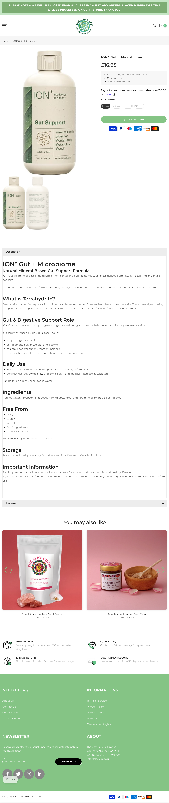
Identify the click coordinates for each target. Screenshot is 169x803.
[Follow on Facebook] (7, 774)
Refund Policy (95, 712)
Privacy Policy (95, 706)
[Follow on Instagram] (29, 774)
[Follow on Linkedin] (40, 774)
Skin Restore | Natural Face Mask (126, 614)
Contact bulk (10, 712)
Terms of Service (97, 700)
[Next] (160, 570)
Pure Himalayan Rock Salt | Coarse (42, 614)
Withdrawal (94, 718)
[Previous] (8, 570)
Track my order (11, 718)
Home (5, 41)
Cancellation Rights (99, 724)
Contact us (9, 706)
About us (8, 700)
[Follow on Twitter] (18, 774)
